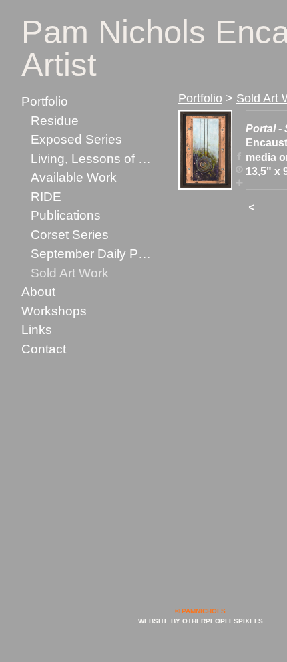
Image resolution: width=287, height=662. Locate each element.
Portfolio (44, 101)
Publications (66, 215)
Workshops (54, 311)
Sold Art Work (70, 273)
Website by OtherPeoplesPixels (200, 621)
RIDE (46, 197)
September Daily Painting (93, 253)
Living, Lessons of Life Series (93, 159)
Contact (43, 349)
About (38, 292)
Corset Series (70, 235)
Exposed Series (76, 139)
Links (36, 330)
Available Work (74, 177)
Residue (55, 121)
